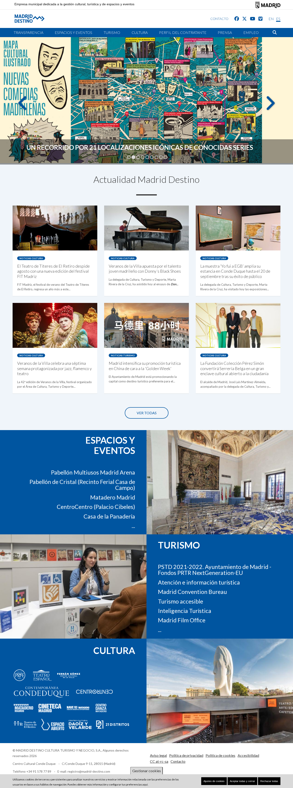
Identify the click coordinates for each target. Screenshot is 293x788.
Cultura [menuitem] (140, 32)
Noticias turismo (123, 355)
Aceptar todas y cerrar (242, 781)
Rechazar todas (269, 781)
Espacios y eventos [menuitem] (73, 32)
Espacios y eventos (110, 445)
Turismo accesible (180, 601)
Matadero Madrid (112, 497)
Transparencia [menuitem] (28, 32)
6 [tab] (152, 157)
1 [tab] (129, 157)
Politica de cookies (220, 755)
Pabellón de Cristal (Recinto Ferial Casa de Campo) (82, 484)
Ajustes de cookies (214, 781)
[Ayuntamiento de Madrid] (267, 5)
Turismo (179, 544)
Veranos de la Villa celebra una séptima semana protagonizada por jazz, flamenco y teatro (54, 368)
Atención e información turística (199, 582)
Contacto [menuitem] (219, 19)
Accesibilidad (248, 755)
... (133, 525)
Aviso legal (158, 755)
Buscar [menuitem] (275, 32)
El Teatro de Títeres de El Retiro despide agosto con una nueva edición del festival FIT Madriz (53, 271)
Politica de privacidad (186, 755)
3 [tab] (138, 157)
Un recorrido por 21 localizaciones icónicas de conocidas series (139, 147)
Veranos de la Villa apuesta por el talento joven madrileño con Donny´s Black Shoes (145, 269)
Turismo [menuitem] (112, 32)
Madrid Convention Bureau (192, 591)
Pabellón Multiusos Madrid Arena (93, 472)
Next (270, 106)
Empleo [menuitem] (251, 32)
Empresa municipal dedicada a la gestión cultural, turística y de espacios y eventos (74, 4)
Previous (22, 106)
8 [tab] (161, 157)
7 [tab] (156, 157)
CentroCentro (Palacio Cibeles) (96, 506)
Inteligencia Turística (184, 610)
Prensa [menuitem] (225, 32)
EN (271, 18)
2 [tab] (133, 157)
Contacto (178, 761)
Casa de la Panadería (109, 516)
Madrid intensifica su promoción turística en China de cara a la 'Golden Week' (145, 366)
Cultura (114, 650)
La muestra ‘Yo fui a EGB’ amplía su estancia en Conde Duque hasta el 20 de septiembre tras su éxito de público (235, 271)
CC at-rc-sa (159, 761)
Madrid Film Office (181, 620)
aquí (145, 784)
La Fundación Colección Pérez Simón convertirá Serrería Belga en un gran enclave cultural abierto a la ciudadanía (234, 368)
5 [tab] (147, 157)
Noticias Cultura (31, 258)
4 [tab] (142, 157)
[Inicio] (26, 18)
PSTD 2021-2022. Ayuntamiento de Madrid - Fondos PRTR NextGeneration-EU (214, 569)
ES (278, 18)
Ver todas (147, 413)
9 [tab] (165, 157)
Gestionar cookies (146, 771)
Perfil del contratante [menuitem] (182, 32)
